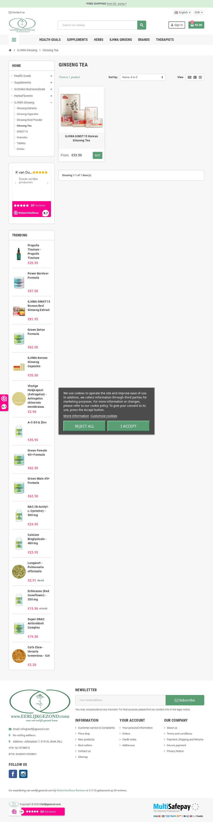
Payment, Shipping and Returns (185, 739)
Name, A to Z (129, 77)
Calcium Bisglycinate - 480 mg (37, 539)
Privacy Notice (175, 751)
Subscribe (186, 700)
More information (76, 415)
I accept (128, 425)
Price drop (84, 733)
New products (86, 739)
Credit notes (129, 739)
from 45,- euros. (116, 3)
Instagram (23, 774)
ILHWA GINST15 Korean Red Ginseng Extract (39, 306)
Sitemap (83, 756)
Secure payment (176, 745)
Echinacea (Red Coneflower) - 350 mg (38, 595)
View (180, 77)
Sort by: (113, 77)
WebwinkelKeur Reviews (71, 790)
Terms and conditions (179, 733)
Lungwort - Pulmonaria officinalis (36, 567)
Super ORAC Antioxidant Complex (36, 623)
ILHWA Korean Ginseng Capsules (37, 362)
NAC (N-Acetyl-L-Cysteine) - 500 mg (38, 511)
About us (172, 727)
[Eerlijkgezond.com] (22, 24)
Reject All (84, 425)
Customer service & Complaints (96, 727)
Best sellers (85, 745)
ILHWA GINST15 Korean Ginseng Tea (81, 138)
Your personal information (137, 727)
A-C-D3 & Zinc (37, 422)
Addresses (128, 745)
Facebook (13, 774)
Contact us (18, 12)
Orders (126, 733)
